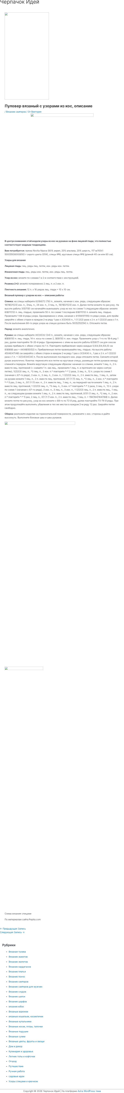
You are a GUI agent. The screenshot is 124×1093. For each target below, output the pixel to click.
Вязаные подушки (18, 1031)
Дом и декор (15, 1046)
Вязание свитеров (16, 111)
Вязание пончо (17, 976)
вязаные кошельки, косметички (26, 1016)
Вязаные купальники (20, 1021)
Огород (13, 1061)
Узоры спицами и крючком (23, 1081)
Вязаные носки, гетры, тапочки (26, 1026)
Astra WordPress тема (89, 1091)
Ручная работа (17, 1071)
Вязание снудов (17, 991)
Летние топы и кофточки (22, 1056)
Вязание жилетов (18, 961)
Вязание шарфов (18, 1001)
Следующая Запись (12, 932)
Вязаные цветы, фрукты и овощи (26, 1041)
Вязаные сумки (17, 1036)
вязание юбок (16, 1006)
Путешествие (16, 1066)
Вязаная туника (17, 951)
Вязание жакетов (18, 956)
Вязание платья (17, 971)
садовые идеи (16, 1076)
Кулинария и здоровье (21, 1051)
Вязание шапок (17, 996)
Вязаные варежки (18, 1011)
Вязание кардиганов (20, 966)
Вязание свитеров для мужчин (25, 986)
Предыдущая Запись (13, 928)
